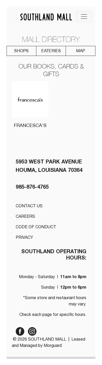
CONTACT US (29, 206)
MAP (80, 50)
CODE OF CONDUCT (36, 227)
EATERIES (51, 50)
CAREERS (25, 217)
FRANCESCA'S (30, 125)
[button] (21, 51)
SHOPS (21, 50)
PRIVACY (24, 238)
